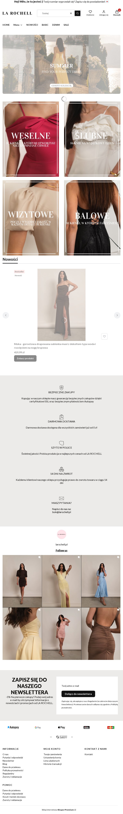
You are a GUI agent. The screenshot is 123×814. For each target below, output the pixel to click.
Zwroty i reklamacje (12, 776)
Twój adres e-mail (70, 685)
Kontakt (89, 754)
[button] (77, 13)
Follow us (61, 550)
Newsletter (8, 760)
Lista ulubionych (52, 760)
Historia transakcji (53, 764)
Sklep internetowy (58, 810)
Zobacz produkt (25, 358)
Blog (5, 764)
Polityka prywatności (13, 770)
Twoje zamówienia (53, 754)
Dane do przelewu (11, 767)
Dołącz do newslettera (78, 693)
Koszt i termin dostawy (14, 796)
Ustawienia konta (52, 757)
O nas (5, 754)
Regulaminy (8, 773)
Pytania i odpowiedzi (13, 757)
